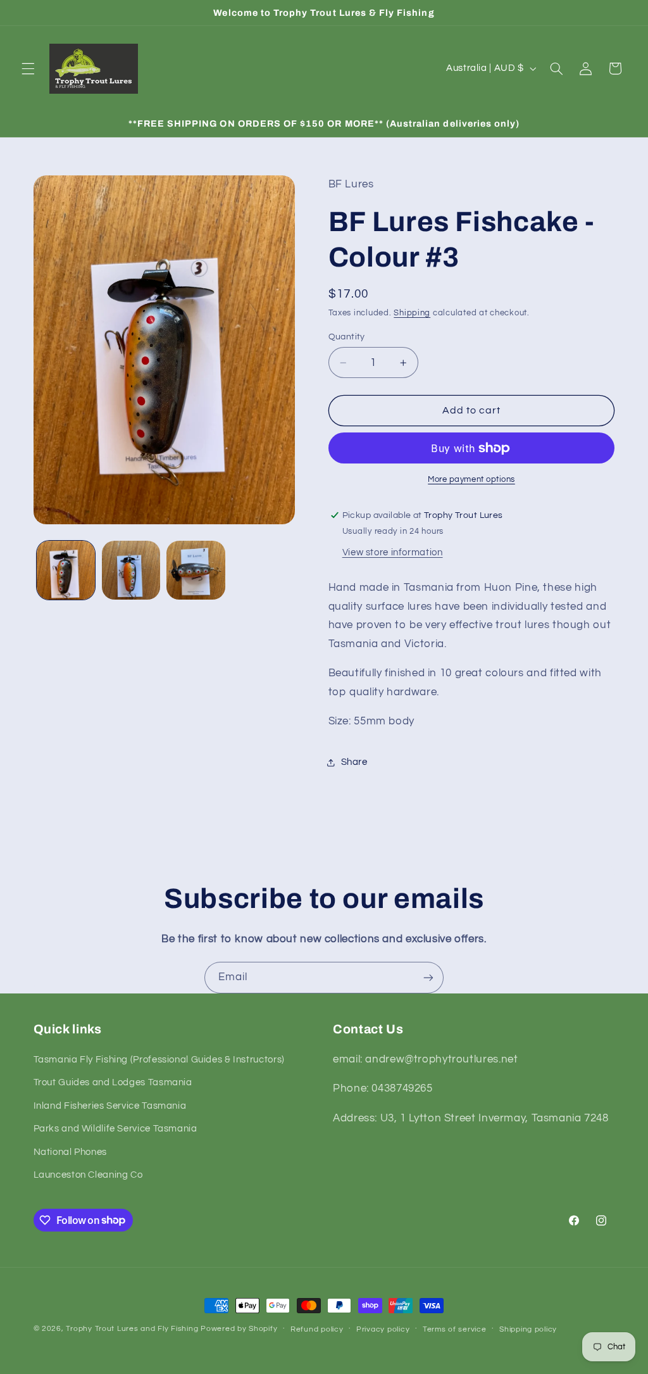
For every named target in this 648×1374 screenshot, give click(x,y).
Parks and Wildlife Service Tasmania (115, 1128)
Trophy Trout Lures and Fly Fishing (132, 1328)
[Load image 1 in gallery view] (66, 570)
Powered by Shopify (239, 1328)
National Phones (70, 1152)
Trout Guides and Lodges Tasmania (113, 1082)
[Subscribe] (428, 977)
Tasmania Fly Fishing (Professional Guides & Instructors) (159, 1059)
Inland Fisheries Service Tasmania (110, 1106)
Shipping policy (528, 1329)
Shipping (412, 313)
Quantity (346, 336)
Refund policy (317, 1329)
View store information (392, 552)
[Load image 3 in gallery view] (195, 570)
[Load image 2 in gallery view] (131, 570)
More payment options (471, 480)
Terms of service (455, 1329)
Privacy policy (382, 1329)
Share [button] (354, 762)
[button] (27, 68)
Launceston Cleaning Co (88, 1175)
